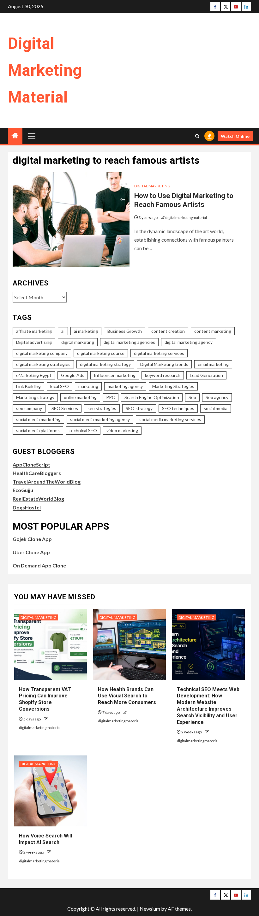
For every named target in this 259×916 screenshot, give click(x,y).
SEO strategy (139, 408)
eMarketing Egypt (33, 375)
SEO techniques (178, 408)
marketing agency (125, 386)
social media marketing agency (100, 419)
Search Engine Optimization (151, 397)
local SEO (59, 386)
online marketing (80, 397)
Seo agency (217, 397)
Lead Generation (206, 375)
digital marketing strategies (43, 364)
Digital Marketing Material (45, 70)
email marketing (213, 364)
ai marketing (86, 331)
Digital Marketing (152, 186)
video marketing (122, 430)
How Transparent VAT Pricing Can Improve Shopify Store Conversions (45, 699)
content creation (168, 331)
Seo (192, 397)
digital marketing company (42, 353)
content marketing (212, 331)
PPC (110, 397)
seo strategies (101, 408)
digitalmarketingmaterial (186, 217)
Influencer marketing (115, 375)
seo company (29, 408)
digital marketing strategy (105, 364)
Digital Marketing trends (164, 364)
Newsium (150, 909)
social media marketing (38, 419)
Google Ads (72, 375)
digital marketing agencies (129, 342)
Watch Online (235, 136)
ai (62, 331)
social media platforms (38, 430)
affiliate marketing (34, 331)
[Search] (197, 136)
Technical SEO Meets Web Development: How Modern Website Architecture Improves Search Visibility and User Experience (208, 705)
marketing (88, 386)
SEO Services (64, 408)
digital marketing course (100, 353)
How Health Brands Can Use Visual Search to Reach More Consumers (127, 696)
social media (215, 408)
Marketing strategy (35, 397)
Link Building (28, 386)
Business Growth (124, 331)
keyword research (162, 375)
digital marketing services (159, 353)
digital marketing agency (189, 342)
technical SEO (83, 430)
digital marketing (77, 342)
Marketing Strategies (173, 386)
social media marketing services (170, 419)
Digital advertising (34, 342)
